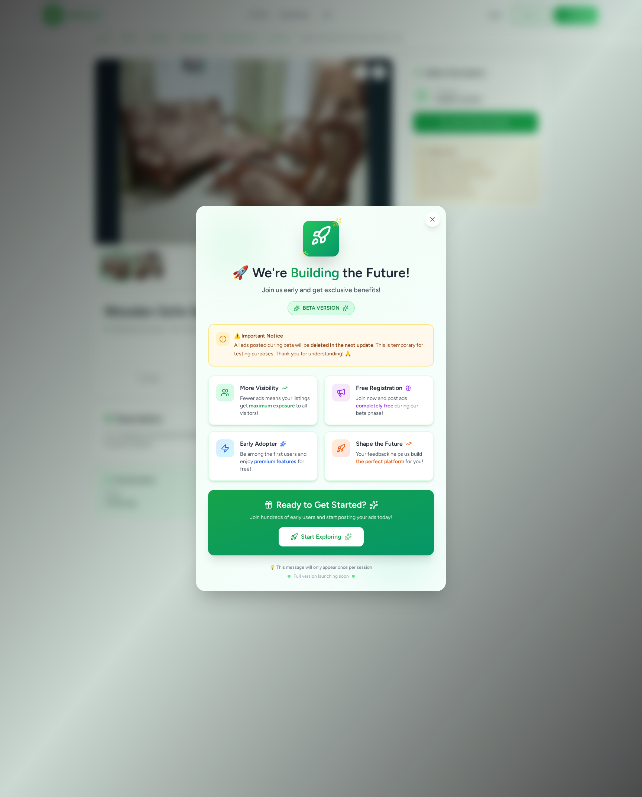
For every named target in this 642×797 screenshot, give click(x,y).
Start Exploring (321, 536)
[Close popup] (432, 219)
